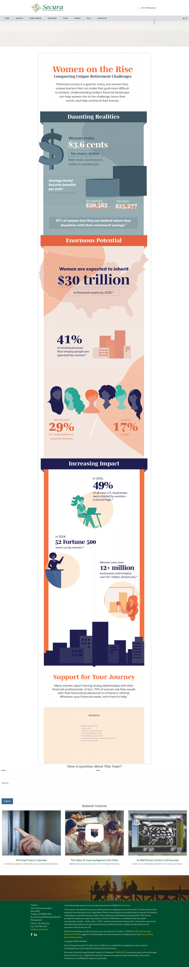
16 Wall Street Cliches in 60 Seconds (157, 860)
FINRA (117, 952)
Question (5, 783)
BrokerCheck (124, 905)
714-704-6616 (148, 7)
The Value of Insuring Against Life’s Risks (94, 860)
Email (98, 770)
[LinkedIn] (184, 18)
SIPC (123, 952)
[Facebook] (186, 18)
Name (4, 770)
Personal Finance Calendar (31, 860)
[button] (19, 18)
